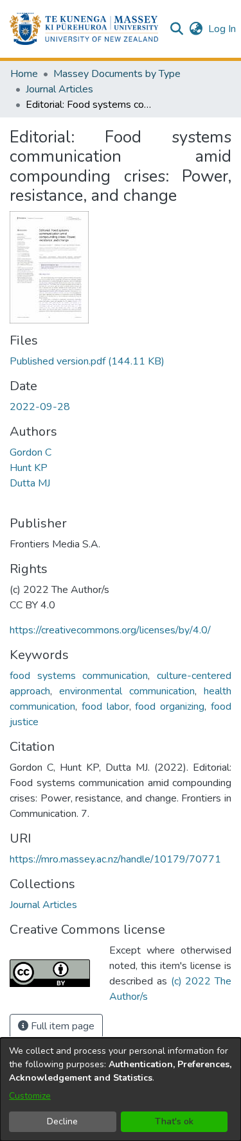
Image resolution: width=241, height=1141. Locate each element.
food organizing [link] (169, 706)
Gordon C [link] (30, 452)
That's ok (174, 1121)
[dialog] (120, 1089)
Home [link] (24, 74)
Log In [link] (222, 29)
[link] (87, 361)
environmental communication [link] (127, 691)
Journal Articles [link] (59, 89)
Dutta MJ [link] (30, 483)
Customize (30, 1096)
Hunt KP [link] (29, 468)
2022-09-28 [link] (40, 407)
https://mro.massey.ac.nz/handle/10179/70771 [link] (115, 859)
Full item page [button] (61, 1026)
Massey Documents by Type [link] (117, 74)
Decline (62, 1121)
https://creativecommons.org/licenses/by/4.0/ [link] (110, 630)
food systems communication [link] (79, 676)
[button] (84, 29)
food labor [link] (105, 706)
